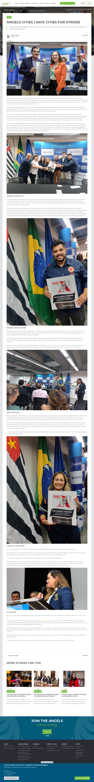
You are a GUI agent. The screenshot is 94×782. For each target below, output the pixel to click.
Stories (35, 746)
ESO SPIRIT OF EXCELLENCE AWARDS (24, 753)
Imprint (78, 748)
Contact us (79, 746)
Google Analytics (11, 773)
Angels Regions (23, 759)
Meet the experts (9, 748)
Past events (50, 748)
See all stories (9, 10)
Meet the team (8, 746)
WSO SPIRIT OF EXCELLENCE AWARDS (24, 756)
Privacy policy (80, 756)
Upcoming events (52, 746)
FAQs (77, 758)
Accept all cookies (82, 778)
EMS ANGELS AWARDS (24, 750)
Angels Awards (25, 3)
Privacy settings (47, 762)
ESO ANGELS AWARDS (24, 746)
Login (83, 3)
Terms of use (80, 750)
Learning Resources (53, 750)
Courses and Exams (67, 746)
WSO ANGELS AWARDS (24, 748)
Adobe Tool (9, 775)
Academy (53, 3)
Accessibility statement (80, 753)
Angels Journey (38, 748)
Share (85, 35)
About (17, 3)
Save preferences (11, 778)
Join (89, 3)
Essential (8, 771)
